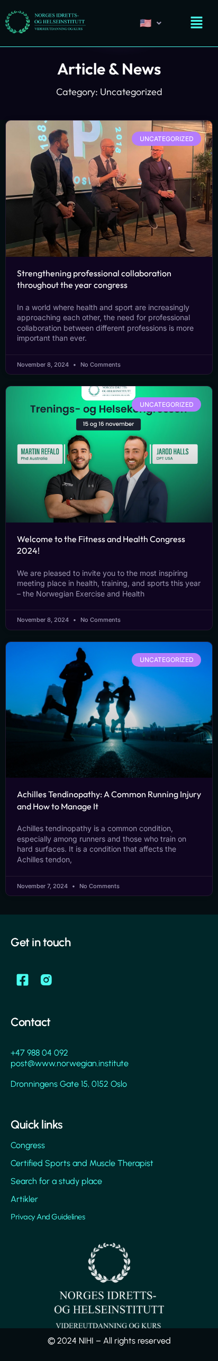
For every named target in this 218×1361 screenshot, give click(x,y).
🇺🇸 (145, 23)
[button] (196, 23)
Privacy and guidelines (48, 1216)
